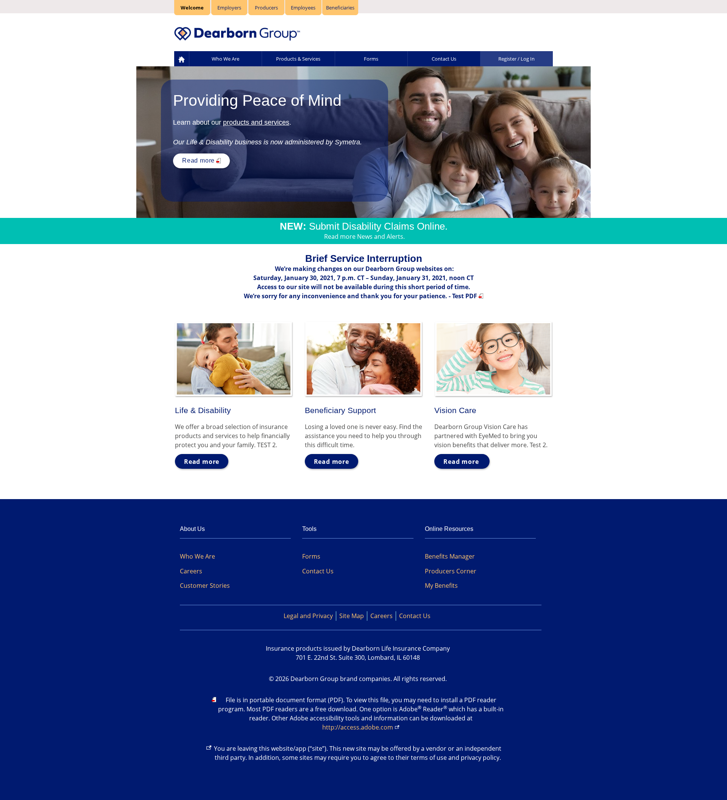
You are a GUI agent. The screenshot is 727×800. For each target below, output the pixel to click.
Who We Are (225, 58)
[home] (181, 59)
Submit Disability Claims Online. (378, 226)
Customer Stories (205, 585)
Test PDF (464, 296)
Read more (198, 160)
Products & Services (298, 58)
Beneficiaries (340, 7)
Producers (266, 7)
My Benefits (441, 585)
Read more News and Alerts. (364, 236)
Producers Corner (450, 571)
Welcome (192, 7)
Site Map (351, 616)
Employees (303, 7)
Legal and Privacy (308, 616)
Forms (371, 58)
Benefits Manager (450, 556)
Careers (191, 571)
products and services (256, 122)
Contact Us (444, 58)
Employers (229, 7)
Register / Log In (516, 58)
